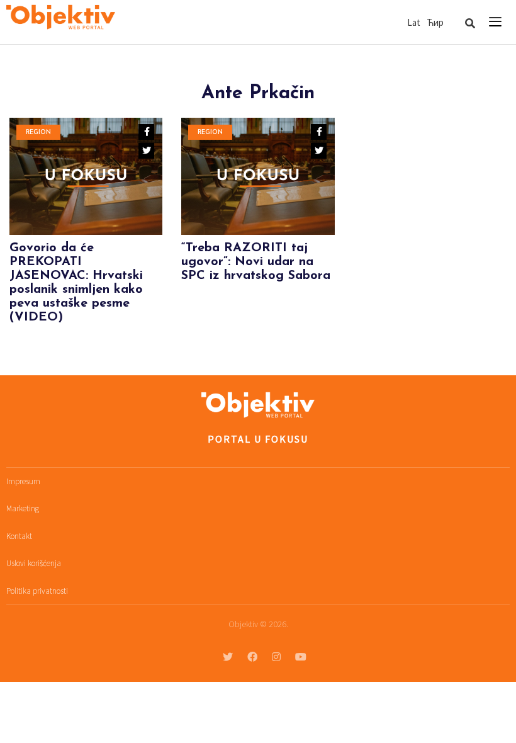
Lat (413, 22)
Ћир (435, 22)
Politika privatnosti (37, 591)
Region (38, 132)
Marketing (22, 508)
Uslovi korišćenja (33, 563)
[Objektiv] (60, 19)
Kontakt (19, 536)
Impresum (23, 481)
